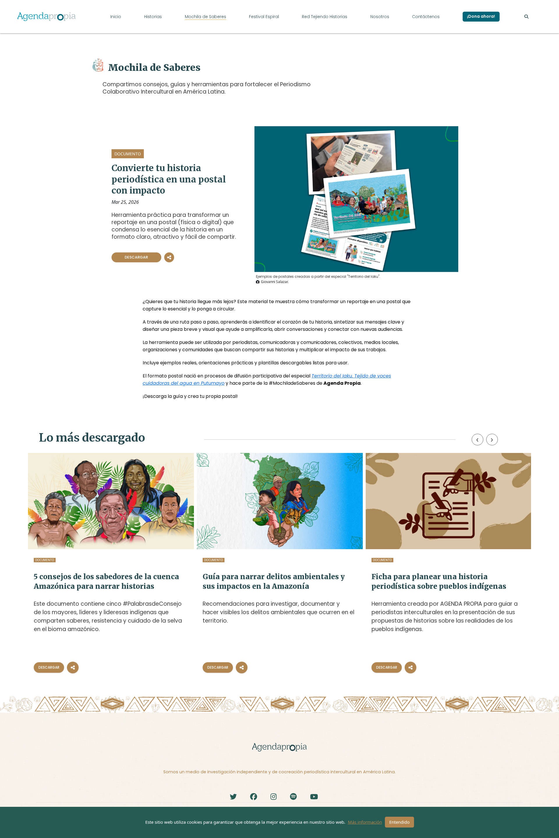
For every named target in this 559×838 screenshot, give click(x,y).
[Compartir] (73, 667)
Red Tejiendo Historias (324, 17)
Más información (365, 822)
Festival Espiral (264, 17)
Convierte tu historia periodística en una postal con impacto (169, 179)
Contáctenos (426, 17)
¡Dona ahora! (481, 16)
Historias (153, 17)
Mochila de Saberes (205, 17)
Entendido (399, 822)
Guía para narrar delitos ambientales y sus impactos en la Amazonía (274, 581)
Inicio (115, 17)
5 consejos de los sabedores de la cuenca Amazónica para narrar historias (106, 581)
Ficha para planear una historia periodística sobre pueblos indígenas (439, 581)
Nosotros (379, 17)
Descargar (136, 257)
